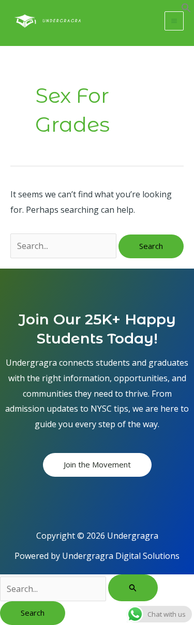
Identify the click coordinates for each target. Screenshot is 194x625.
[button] (186, 9)
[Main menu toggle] (174, 20)
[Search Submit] (133, 587)
